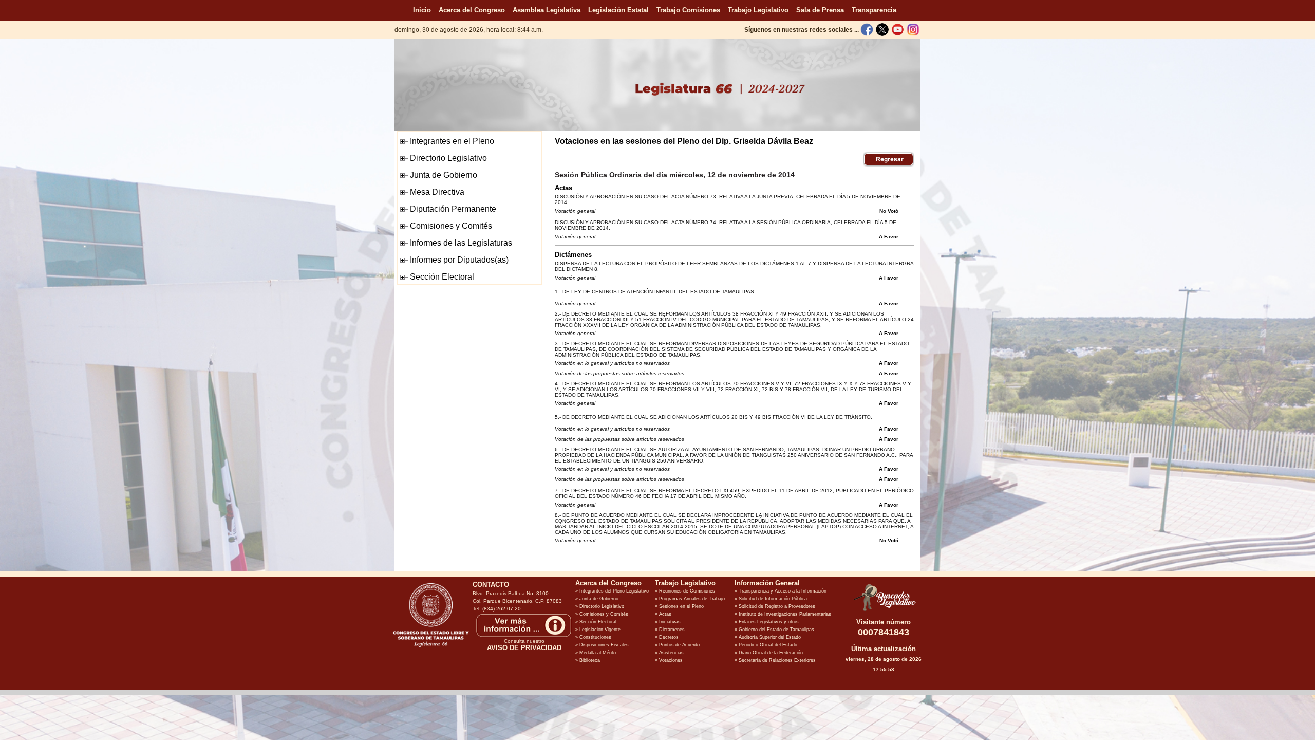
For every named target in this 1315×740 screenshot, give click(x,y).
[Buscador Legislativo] (883, 611)
